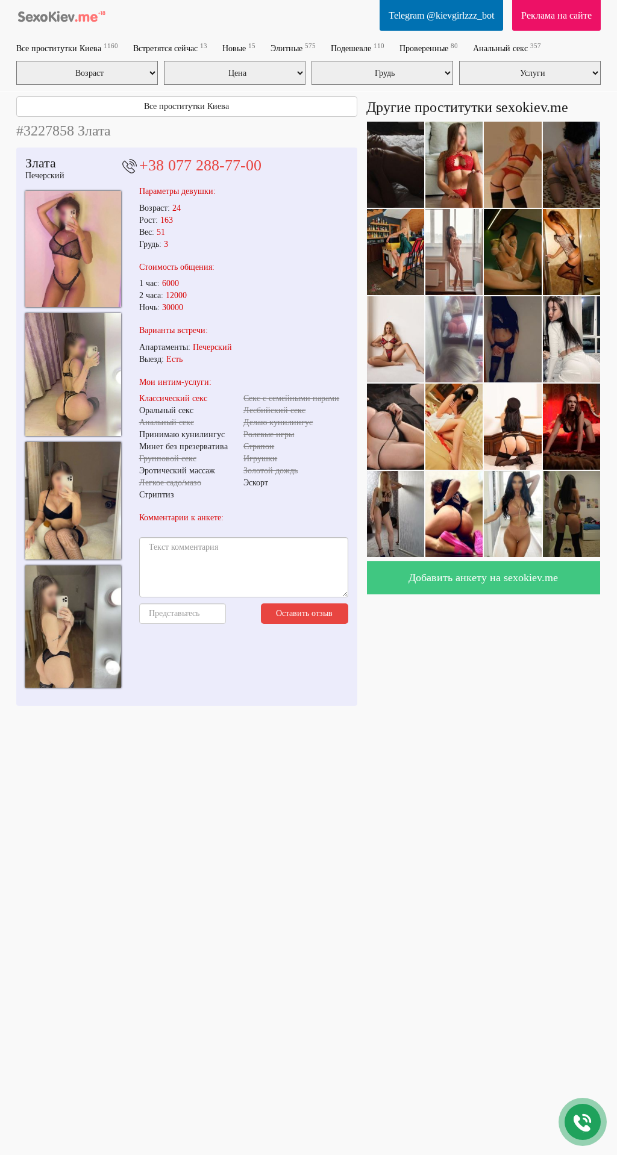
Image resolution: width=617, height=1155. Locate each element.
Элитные (293, 48)
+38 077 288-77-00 (200, 165)
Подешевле (357, 48)
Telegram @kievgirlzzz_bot (441, 15)
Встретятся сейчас (170, 48)
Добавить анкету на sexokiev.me (483, 577)
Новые (238, 48)
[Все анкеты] (61, 15)
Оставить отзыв (304, 613)
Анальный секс (507, 48)
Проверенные (428, 48)
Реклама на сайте (556, 15)
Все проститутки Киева (67, 48)
